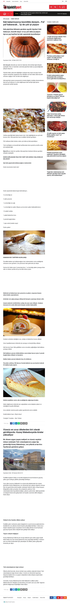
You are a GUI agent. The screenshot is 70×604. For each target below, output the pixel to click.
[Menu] (51, 7)
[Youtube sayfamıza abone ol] (58, 597)
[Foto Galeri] (66, 1)
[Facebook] (11, 423)
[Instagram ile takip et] (61, 597)
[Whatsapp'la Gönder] (19, 423)
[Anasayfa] (4, 1)
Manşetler (8, 1)
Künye (24, 597)
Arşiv (21, 1)
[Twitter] (14, 423)
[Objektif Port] (12, 7)
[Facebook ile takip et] (51, 597)
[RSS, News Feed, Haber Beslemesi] (65, 597)
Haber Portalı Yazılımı (10, 601)
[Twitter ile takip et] (55, 597)
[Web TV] (63, 1)
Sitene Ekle (26, 1)
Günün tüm (62, 13)
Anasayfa (19, 597)
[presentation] (8, 14)
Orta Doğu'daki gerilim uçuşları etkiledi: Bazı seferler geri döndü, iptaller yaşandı (34, 13)
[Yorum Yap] (26, 423)
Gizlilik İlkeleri (35, 597)
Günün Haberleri (15, 1)
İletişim (29, 597)
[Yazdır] (24, 423)
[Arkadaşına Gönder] (21, 423)
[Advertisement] (24, 97)
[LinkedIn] (16, 423)
